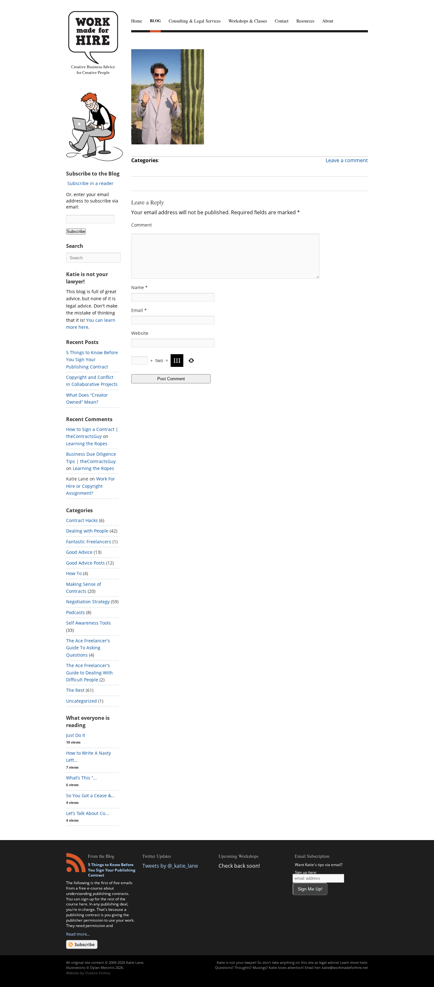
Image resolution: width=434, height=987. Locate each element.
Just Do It (75, 735)
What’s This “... (81, 778)
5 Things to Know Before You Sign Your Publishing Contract (92, 359)
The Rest (75, 690)
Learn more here (353, 962)
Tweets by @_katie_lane (170, 865)
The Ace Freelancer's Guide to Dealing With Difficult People (89, 672)
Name (139, 287)
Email (139, 310)
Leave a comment (347, 160)
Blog (155, 20)
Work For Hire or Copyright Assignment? (90, 486)
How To (74, 573)
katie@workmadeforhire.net (345, 967)
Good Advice (79, 552)
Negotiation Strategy (88, 602)
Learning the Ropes (86, 444)
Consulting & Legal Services (194, 21)
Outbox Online (97, 972)
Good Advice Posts (85, 563)
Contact (281, 21)
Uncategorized (81, 701)
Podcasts (75, 612)
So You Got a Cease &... (90, 795)
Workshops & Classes (247, 21)
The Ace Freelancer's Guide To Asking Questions (88, 648)
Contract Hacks (82, 520)
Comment (141, 225)
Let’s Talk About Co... (87, 813)
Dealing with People (87, 531)
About (327, 21)
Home (136, 21)
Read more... (78, 934)
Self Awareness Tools (88, 623)
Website (139, 333)
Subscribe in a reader (90, 183)
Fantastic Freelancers (88, 542)
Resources (305, 21)
